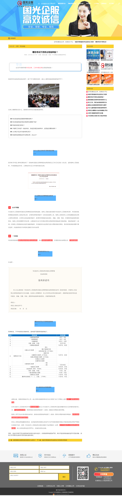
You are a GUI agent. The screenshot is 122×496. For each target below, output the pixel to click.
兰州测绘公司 (70, 486)
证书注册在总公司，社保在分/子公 (57, 42)
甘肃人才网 (60, 486)
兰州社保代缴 (80, 486)
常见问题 (22, 46)
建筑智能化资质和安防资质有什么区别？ (24, 440)
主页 (17, 46)
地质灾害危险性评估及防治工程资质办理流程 (54, 440)
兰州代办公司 (50, 486)
